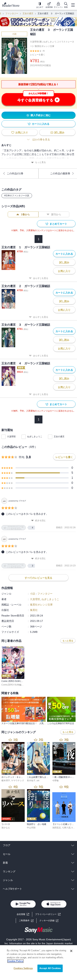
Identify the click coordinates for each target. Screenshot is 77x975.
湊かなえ (5, 827)
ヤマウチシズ (17, 780)
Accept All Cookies (50, 968)
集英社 (34, 610)
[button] (49, 920)
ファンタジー (11, 13)
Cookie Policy (15, 961)
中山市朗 (31, 827)
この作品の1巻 (15, 173)
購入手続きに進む (41, 115)
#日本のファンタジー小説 (16, 195)
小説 (14, 34)
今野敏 (55, 780)
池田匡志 (56, 827)
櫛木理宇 (5, 780)
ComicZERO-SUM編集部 (13, 684)
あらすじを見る (40, 278)
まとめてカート (58, 223)
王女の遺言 (28, 13)
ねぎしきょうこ (34, 436)
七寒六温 (66, 827)
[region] (38, 960)
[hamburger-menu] (73, 5)
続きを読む (40, 520)
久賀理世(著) (36, 41)
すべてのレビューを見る (38, 577)
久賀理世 (11, 436)
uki (38, 780)
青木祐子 (31, 780)
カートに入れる (40, 123)
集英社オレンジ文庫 (44, 46)
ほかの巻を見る (41, 139)
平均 (21, 457)
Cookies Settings (23, 968)
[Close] (71, 951)
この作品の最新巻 (60, 173)
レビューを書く (37, 55)
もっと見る (40, 162)
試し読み (59, 132)
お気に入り (21, 132)
